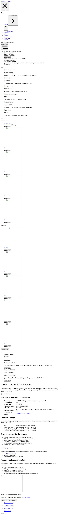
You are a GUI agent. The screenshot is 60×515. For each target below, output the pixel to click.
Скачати (6, 35)
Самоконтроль (7, 511)
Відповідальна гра (8, 508)
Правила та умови (8, 503)
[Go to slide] (1, 67)
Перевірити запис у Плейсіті (23, 413)
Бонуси (6, 24)
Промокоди (10, 31)
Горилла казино (26, 497)
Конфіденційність (8, 505)
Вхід (5, 34)
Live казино (7, 38)
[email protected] (11, 454)
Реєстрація (6, 32)
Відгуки (6, 39)
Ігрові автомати (8, 37)
